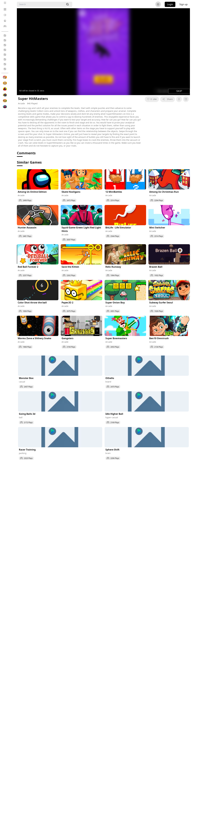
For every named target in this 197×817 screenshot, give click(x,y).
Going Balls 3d (27, 413)
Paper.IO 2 (67, 302)
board (108, 381)
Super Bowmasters (116, 338)
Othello (109, 378)
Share (170, 99)
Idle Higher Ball (114, 413)
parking (22, 453)
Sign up (183, 4)
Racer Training (27, 449)
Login (170, 4)
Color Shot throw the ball (32, 302)
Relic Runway (113, 266)
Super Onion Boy (115, 302)
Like (154, 99)
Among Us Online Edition (32, 191)
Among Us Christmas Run (164, 191)
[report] (179, 99)
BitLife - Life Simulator (118, 227)
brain (108, 453)
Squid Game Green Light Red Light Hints (81, 229)
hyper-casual (111, 417)
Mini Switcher (157, 227)
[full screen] (186, 99)
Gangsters (67, 338)
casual (22, 381)
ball (20, 417)
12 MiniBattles (113, 191)
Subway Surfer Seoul (161, 302)
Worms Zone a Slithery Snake (34, 338)
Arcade (21, 103)
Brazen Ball (155, 266)
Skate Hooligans (71, 191)
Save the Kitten (70, 266)
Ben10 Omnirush (159, 338)
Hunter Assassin (27, 227)
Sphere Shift (112, 449)
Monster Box (26, 378)
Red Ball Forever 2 (28, 266)
